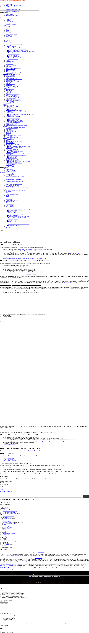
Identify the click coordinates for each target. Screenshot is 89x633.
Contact (7, 222)
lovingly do (10, 561)
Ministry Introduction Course (12, 200)
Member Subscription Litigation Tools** (11, 513)
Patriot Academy (12, 221)
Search (85, 496)
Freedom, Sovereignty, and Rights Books (17, 111)
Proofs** (5, 529)
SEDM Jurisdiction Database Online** (14, 181)
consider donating (39, 558)
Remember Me (4, 484)
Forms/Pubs (5, 136)
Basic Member (22, 249)
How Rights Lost (12, 115)
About (4, 197)
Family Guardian (12, 211)
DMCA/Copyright (37, 582)
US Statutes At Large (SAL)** (12, 186)
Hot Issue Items (6, 534)
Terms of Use (15, 582)
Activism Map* (9, 80)
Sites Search (8, 154)
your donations (40, 552)
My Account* (9, 103)
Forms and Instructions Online (15, 120)
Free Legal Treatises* (10, 182)
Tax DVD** (11, 165)
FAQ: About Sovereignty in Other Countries (15, 190)
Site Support (8, 191)
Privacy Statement (26, 582)
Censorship (74, 582)
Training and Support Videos (12, 194)
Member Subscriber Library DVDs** (14, 163)
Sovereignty (8, 108)
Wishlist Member (67, 282)
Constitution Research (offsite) (12, 156)
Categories (5, 536)
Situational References (10, 146)
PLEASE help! (9, 199)
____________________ (11, 79)
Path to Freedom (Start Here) (12, 70)
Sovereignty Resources (13, 121)
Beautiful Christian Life (13, 215)
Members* (8, 83)
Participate (5, 65)
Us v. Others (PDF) (10, 205)
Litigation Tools (9, 169)
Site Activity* (9, 82)
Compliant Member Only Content (13, 74)
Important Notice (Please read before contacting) (19, 224)
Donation (8, 89)
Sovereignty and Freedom (14, 118)
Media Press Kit (48, 582)
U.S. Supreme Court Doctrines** (13, 185)
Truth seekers (25, 561)
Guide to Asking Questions (14, 225)
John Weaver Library (13, 212)
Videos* (7, 134)
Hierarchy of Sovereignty (13, 119)
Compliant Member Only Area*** (13, 159)
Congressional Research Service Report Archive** (17, 187)
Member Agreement (10, 73)
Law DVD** (11, 166)
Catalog (7, 94)
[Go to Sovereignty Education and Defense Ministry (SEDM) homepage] (12, 0)
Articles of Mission (10, 201)
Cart (6, 91)
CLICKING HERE (74, 253)
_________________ (10, 131)
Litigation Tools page (45, 441)
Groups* (5, 532)
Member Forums (9, 77)
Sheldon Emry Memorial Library (15, 214)
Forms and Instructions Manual (15, 110)
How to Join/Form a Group (12, 78)
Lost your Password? (4, 489)
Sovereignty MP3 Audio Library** (13, 135)
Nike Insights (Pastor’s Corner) (15, 210)
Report (6, 603)
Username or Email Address (6, 481)
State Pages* (8, 85)
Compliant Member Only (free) (9, 460)
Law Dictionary (9, 150)
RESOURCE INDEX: (5, 567)
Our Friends (8, 207)
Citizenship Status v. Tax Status (12, 144)
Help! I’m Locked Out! (11, 69)
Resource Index (9, 148)
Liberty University (10, 105)
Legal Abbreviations (10, 151)
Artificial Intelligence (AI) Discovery (14, 106)
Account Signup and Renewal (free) (13, 68)
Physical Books (9, 99)
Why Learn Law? (9, 126)
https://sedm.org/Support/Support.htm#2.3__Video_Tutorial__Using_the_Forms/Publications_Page (24, 258)
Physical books (54, 578)
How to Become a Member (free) (13, 72)
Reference (5, 138)
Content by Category (10, 143)
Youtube (7, 544)
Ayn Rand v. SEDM (10, 206)
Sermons (7, 123)
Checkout (8, 93)
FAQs (7, 192)
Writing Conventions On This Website (14, 141)
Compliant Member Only (42, 249)
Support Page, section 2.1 (47, 478)
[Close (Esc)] (0, 631)
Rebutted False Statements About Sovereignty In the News (21, 114)
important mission (16, 555)
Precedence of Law (10, 174)
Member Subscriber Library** (12, 160)
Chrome (34, 274)
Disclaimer (66, 582)
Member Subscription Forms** (9, 512)
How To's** (5, 537)
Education (5, 104)
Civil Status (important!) (11, 173)
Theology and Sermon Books (10, 523)
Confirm (6, 625)
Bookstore (5, 88)
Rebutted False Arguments (9, 533)
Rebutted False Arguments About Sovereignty (18, 113)
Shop (7, 90)
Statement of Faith (10, 204)
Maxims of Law (9, 175)
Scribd (60, 578)
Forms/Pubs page (33, 441)
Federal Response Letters (11, 96)
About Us (8, 202)
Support (4, 189)
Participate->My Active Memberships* (32, 250)
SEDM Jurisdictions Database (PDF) (14, 179)
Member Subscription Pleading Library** (15, 184)
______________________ (12, 180)
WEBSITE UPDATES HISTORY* (8, 564)
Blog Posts (6, 531)
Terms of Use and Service (11, 95)
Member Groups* (9, 84)
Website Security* (9, 227)
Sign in (1, 172)
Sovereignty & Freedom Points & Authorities (15, 176)
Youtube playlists (7, 521)
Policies (7, 100)
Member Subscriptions (10, 75)
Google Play (42, 578)
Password (2, 482)
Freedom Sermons (8, 522)
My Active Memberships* (11, 86)
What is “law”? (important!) (12, 128)
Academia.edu (28, 578)
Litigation (5, 168)
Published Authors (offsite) (11, 155)
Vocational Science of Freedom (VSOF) (17, 217)
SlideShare (48, 578)
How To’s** (8, 133)
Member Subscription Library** (10, 511)
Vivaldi (29, 274)
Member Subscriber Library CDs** (13, 161)
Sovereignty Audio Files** (9, 526)
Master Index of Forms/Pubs (12, 149)
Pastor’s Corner (9, 129)
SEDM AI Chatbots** (10, 139)
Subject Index (9, 145)
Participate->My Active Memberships (36, 450)
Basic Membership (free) (8, 458)
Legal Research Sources (11, 171)
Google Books (35, 578)
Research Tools (9, 153)
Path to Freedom (12, 109)
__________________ (11, 101)
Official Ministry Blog (10, 124)
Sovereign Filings (12, 220)
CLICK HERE (28, 572)
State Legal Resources (10, 170)
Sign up (5, 172)
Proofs (7, 178)
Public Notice (57, 582)
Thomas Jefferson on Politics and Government (18, 216)
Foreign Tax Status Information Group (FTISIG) (19, 209)
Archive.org (22, 578)
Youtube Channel (9, 125)
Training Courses (6, 514)
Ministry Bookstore (8, 518)
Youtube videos (6, 519)
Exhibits (7, 140)
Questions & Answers (8, 196)
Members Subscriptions (8, 459)
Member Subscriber (31, 249)
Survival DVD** (12, 164)
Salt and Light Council (13, 219)
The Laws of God (9, 130)
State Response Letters (11, 98)
